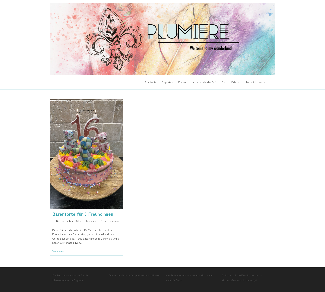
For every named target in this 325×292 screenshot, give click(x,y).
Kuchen (90, 221)
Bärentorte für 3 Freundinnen (82, 213)
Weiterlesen (59, 251)
